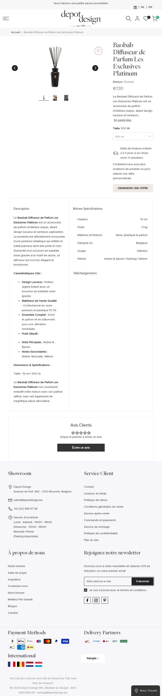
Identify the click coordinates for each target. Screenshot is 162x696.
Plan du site (91, 540)
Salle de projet (17, 572)
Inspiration (14, 579)
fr (135, 7)
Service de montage (97, 527)
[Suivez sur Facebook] (87, 600)
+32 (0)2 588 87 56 (26, 508)
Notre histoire (16, 566)
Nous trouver (16, 592)
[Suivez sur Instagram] (96, 600)
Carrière (13, 613)
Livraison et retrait (95, 493)
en (150, 7)
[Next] (95, 68)
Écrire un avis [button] (81, 448)
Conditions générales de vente (103, 506)
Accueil (15, 32)
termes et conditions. (133, 590)
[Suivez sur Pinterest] (104, 600)
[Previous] (15, 68)
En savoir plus (122, 120)
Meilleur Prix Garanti (20, 599)
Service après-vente (96, 513)
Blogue (12, 606)
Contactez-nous (18, 586)
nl (142, 7)
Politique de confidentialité (101, 533)
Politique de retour (95, 500)
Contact (89, 486)
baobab (129, 81)
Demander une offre (133, 188)
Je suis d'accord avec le (118, 590)
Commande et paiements (100, 520)
